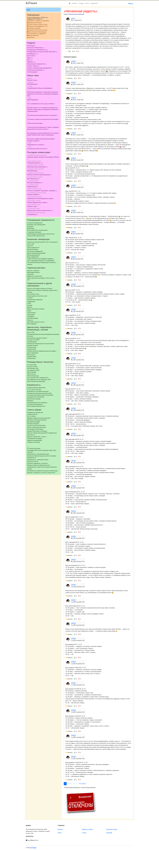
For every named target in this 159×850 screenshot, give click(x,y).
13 (73, 359)
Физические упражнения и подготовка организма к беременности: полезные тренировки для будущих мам (42, 93)
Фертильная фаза (32, 249)
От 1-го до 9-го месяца (34, 389)
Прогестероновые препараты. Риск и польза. (41, 278)
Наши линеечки (34, 35)
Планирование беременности (37, 49)
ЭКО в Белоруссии (33, 376)
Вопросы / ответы (87, 829)
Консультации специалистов (36, 64)
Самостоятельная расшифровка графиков (40, 258)
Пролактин (30, 274)
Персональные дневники (76, 14)
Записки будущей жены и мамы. (37, 202)
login (28, 9)
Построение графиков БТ (35, 251)
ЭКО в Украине (31, 372)
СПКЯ (29, 303)
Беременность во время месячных (38, 391)
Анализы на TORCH (33, 340)
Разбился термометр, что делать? (37, 463)
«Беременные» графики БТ (37, 33)
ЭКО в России (31, 374)
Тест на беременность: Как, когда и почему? (40, 103)
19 (73, 513)
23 (73, 602)
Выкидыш (30, 400)
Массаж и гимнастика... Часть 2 (36, 436)
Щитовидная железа (33, 272)
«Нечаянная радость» (34, 163)
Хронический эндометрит (35, 299)
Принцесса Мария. (33, 194)
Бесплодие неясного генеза (35, 322)
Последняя (82, 783)
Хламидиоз (30, 316)
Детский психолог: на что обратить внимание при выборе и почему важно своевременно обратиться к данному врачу (43, 109)
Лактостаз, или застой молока (36, 425)
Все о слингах (31, 416)
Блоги (87, 3)
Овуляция (30, 226)
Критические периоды (34, 399)
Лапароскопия (31, 349)
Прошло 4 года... (32, 80)
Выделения (30, 228)
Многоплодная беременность (36, 406)
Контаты (60, 829)
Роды (30, 57)
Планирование (31, 214)
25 (73, 640)
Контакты (32, 37)
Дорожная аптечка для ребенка (36, 420)
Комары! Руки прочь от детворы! (37, 431)
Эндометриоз (31, 301)
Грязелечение (31, 358)
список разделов (32, 72)
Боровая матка (31, 356)
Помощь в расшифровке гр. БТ (38, 26)
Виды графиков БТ (33, 257)
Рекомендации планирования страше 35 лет (40, 234)
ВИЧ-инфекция (32, 324)
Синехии (30, 298)
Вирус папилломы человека (35, 309)
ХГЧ (28, 280)
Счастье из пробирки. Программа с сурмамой (41, 190)
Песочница (31, 45)
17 (73, 462)
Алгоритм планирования (34, 223)
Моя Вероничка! (32, 84)
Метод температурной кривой (36, 253)
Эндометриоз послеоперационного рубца (40, 198)
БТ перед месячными (33, 448)
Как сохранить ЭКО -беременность (37, 377)
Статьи (84, 832)
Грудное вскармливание (34, 440)
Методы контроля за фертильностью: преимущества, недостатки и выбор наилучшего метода (42, 467)
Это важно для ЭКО (33, 370)
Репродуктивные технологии (42, 51)
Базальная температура (35, 47)
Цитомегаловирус (32, 318)
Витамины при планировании (36, 224)
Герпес (29, 311)
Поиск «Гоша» (43, 24)
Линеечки (109, 832)
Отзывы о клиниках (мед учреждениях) (39, 68)
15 (73, 410)
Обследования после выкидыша (37, 402)
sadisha (73, 18)
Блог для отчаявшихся (34, 182)
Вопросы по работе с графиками (39, 20)
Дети (29, 60)
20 (73, 538)
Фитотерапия (31, 354)
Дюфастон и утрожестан (34, 276)
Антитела (30, 336)
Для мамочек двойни (33, 422)
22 (73, 586)
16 (73, 435)
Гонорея (29, 305)
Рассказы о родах (111, 829)
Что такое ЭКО (31, 364)
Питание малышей (33, 423)
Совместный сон (32, 414)
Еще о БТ (30, 246)
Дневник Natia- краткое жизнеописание (39, 210)
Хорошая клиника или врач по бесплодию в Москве (43, 157)
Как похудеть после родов (35, 429)
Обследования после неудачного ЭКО (39, 379)
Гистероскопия (31, 347)
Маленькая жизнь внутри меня (36, 167)
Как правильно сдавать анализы (37, 338)
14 (73, 385)
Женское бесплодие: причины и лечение (39, 288)
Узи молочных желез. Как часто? (37, 148)
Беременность (33, 53)
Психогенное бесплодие (34, 123)
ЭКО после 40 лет (32, 461)
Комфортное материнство (35, 412)
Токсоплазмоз (31, 312)
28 (73, 712)
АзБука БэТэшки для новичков (38, 30)
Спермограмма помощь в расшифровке (39, 88)
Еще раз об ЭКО (32, 366)
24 (73, 625)
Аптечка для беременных (35, 404)
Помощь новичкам (34, 28)
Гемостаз (30, 320)
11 (72, 311)
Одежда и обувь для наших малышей (38, 418)
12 (73, 334)
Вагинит (29, 307)
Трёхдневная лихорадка (34, 438)
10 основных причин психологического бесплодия (42, 119)
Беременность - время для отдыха (37, 459)
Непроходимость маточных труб (37, 296)
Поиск (59, 832)
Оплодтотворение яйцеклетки (36, 387)
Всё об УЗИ (30, 332)
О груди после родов (33, 442)
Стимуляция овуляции (34, 232)
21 (73, 561)
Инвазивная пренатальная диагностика (39, 393)
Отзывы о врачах (33, 66)
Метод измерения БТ (33, 255)
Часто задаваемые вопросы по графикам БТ (41, 260)
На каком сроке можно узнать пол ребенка (40, 395)
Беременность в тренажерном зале (38, 454)
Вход (131, 3)
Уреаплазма (31, 314)
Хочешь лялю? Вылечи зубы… (36, 236)
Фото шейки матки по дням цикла (37, 230)
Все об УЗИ (31, 55)
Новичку (74, 3)
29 (73, 737)
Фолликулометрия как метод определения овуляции (43, 334)
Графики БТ (94, 3)
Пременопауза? (32, 186)
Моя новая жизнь (32, 178)
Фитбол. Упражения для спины (36, 427)
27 (73, 685)
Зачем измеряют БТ (33, 247)
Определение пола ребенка (35, 397)
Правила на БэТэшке (35, 22)
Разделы (81, 3)
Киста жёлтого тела (33, 294)
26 (73, 663)
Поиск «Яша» (33, 24)
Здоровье (31, 62)
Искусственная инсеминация (36, 381)
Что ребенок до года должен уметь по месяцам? (42, 115)
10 (73, 286)
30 (73, 758)
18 (73, 487)
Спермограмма (32, 341)
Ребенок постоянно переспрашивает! (38, 174)
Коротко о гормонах (33, 270)
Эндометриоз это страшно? (35, 144)
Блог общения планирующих (38, 32)
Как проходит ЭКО (32, 368)
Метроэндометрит (32, 99)
